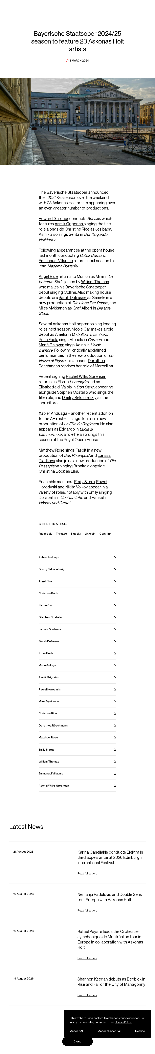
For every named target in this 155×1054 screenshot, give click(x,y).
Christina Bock (52, 471)
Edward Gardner (53, 218)
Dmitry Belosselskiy (79, 397)
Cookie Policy (123, 1022)
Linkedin (90, 533)
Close (78, 1041)
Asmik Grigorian (69, 223)
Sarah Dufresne (73, 297)
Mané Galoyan (51, 344)
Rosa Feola (48, 339)
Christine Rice (77, 229)
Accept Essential (109, 1031)
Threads (61, 533)
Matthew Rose (51, 450)
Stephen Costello (72, 392)
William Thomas (95, 281)
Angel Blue (48, 276)
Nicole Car (81, 329)
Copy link (105, 533)
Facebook (45, 533)
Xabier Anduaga (53, 413)
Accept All (76, 1031)
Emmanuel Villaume (56, 260)
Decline (140, 1031)
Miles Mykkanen (53, 308)
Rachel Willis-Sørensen (86, 376)
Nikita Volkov (76, 486)
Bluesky (76, 533)
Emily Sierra (84, 481)
